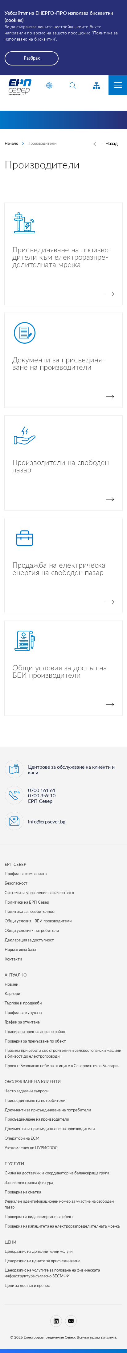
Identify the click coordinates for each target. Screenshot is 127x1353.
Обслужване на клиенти (33, 1081)
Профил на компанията (26, 873)
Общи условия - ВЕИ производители (38, 920)
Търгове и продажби (23, 1002)
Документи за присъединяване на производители (50, 1128)
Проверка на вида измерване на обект (39, 1216)
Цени (10, 1242)
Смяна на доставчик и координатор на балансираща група (57, 1172)
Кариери (12, 993)
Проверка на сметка (23, 1191)
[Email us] (71, 1321)
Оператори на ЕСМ (22, 1138)
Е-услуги (14, 1163)
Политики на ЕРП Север (27, 902)
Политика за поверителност (30, 911)
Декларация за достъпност (29, 939)
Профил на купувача (23, 1012)
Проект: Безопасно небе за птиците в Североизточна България (62, 1065)
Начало (11, 143)
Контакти (13, 959)
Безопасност (16, 883)
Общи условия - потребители (32, 930)
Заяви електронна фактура (29, 1182)
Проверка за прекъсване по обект (35, 1041)
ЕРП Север (15, 864)
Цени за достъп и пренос (27, 1285)
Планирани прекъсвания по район (35, 1031)
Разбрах (32, 58)
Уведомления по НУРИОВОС (31, 1147)
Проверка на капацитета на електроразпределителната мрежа (62, 1226)
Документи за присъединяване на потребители (48, 1109)
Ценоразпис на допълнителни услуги (38, 1251)
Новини (11, 984)
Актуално (16, 974)
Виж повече (63, 254)
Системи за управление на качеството (39, 892)
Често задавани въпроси (26, 1090)
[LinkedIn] (56, 1321)
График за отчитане (22, 1022)
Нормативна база (20, 949)
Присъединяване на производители (37, 1119)
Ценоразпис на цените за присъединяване (42, 1260)
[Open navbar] (118, 85)
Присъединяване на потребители (35, 1100)
